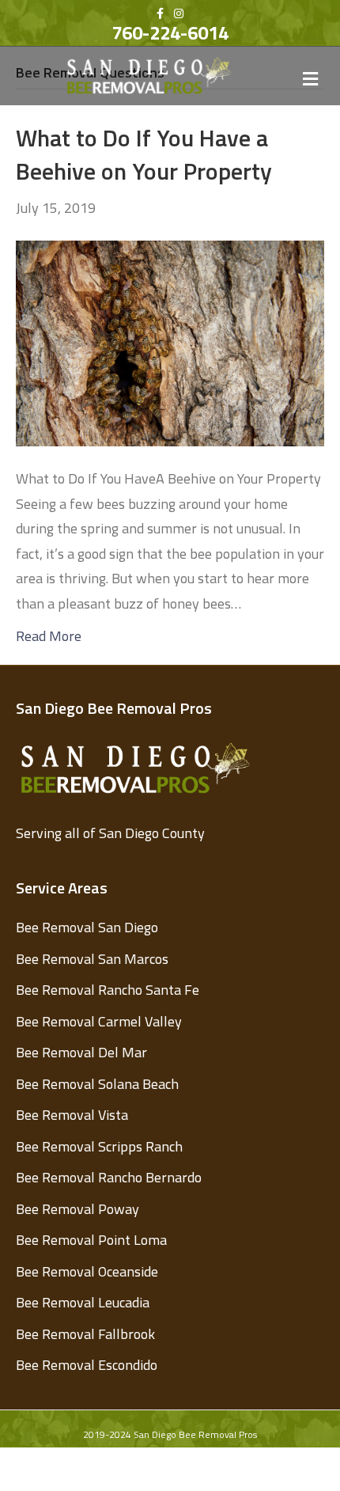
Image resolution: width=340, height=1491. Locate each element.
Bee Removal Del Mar (81, 1052)
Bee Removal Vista (72, 1114)
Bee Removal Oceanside (87, 1271)
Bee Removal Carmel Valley (99, 1021)
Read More (48, 636)
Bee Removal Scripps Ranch (99, 1146)
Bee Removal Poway (77, 1209)
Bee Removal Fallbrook (85, 1334)
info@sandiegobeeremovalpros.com (206, 1466)
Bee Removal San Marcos (92, 958)
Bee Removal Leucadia (82, 1302)
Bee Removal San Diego (87, 927)
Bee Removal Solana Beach (97, 1084)
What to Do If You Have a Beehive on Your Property (144, 154)
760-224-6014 (170, 32)
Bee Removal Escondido (86, 1364)
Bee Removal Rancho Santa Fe (107, 989)
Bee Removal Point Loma (91, 1239)
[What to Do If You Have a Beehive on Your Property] (170, 341)
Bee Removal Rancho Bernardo (109, 1177)
